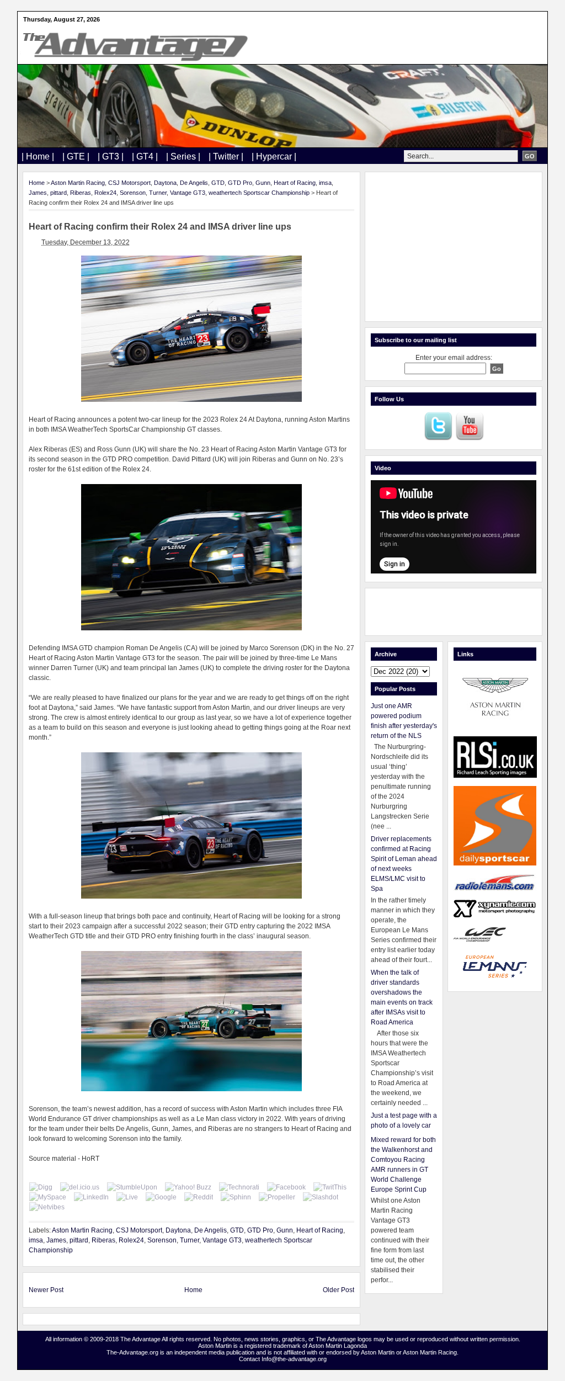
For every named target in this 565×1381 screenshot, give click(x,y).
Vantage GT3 (187, 192)
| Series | (183, 156)
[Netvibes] (47, 1207)
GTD (218, 182)
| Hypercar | (274, 156)
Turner (158, 192)
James (38, 192)
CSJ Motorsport (129, 182)
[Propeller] (277, 1197)
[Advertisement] (453, 247)
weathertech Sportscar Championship (259, 192)
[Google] (161, 1197)
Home (37, 182)
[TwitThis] (330, 1187)
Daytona (165, 182)
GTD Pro (240, 182)
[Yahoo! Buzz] (188, 1187)
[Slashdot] (320, 1197)
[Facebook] (286, 1187)
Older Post (338, 1290)
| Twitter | (226, 156)
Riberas (80, 192)
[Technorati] (239, 1187)
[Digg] (40, 1187)
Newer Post (46, 1290)
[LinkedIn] (91, 1197)
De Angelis (194, 182)
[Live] (127, 1197)
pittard (58, 192)
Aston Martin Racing (78, 182)
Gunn (262, 182)
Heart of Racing (295, 182)
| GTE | (75, 156)
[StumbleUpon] (132, 1187)
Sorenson (133, 192)
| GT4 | (145, 156)
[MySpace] (47, 1197)
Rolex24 (105, 192)
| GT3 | (111, 156)
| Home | (38, 156)
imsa (325, 182)
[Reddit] (198, 1197)
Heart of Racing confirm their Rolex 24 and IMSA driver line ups (160, 226)
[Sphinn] (236, 1197)
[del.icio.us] (79, 1187)
